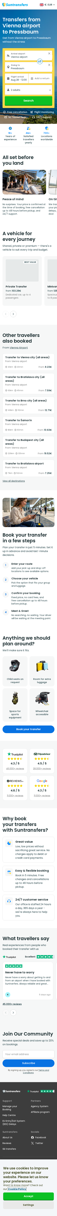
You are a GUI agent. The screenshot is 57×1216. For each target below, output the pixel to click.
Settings (28, 1205)
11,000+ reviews (15, 795)
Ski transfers (9, 1148)
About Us (7, 1137)
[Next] (13, 314)
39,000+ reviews (42, 768)
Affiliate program (40, 1112)
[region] (28, 1187)
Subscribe (28, 1063)
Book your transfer (28, 729)
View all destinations (14, 481)
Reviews (7, 1143)
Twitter (39, 1143)
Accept (28, 1196)
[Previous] (6, 314)
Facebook (40, 1137)
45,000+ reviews (15, 768)
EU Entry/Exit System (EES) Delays (14, 1122)
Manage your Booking (10, 1108)
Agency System (39, 1106)
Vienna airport (19, 347)
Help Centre (9, 1115)
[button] (49, 53)
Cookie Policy (17, 1189)
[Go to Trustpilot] (40, 1091)
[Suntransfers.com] (15, 5)
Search (28, 101)
